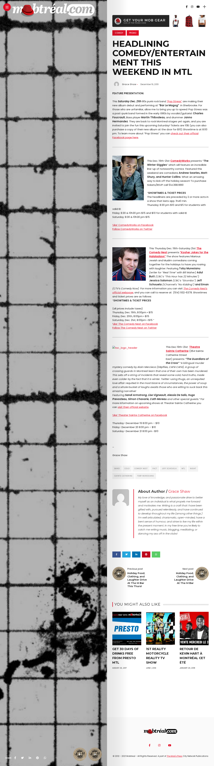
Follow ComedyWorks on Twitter (132, 229)
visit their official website (133, 407)
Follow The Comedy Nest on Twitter (134, 327)
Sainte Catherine (123, 476)
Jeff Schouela (169, 468)
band (117, 468)
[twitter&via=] (22, 758)
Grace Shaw (129, 84)
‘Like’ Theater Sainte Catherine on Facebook (139, 415)
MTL (183, 468)
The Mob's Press (174, 756)
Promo (132, 32)
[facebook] (15, 758)
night (193, 468)
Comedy (119, 32)
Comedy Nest (141, 468)
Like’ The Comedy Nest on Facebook (135, 324)
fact (154, 468)
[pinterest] (37, 758)
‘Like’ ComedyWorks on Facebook (132, 225)
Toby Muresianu (145, 476)
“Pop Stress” (174, 101)
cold (127, 468)
